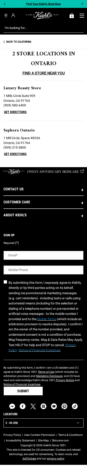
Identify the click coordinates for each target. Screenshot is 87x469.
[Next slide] (82, 4)
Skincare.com (60, 440)
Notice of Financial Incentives (21, 384)
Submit (23, 391)
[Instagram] (43, 406)
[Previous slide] (4, 4)
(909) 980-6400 (14, 105)
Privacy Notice (64, 380)
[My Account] (13, 15)
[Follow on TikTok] (75, 406)
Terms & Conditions (70, 435)
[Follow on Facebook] (22, 406)
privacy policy (55, 458)
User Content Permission (39, 435)
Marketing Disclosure (49, 376)
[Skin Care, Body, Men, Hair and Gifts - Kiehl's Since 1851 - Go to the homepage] (42, 15)
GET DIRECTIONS (15, 112)
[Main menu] (82, 15)
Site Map (43, 440)
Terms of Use (46, 371)
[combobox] (39, 27)
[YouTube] (54, 406)
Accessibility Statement (20, 440)
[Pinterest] (64, 406)
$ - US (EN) (12, 422)
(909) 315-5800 (14, 147)
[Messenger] (12, 406)
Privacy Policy (12, 435)
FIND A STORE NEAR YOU (44, 73)
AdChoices (30, 458)
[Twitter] (33, 406)
